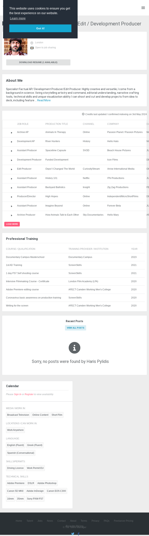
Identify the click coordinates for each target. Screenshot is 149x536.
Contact (61, 521)
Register (29, 394)
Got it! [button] (40, 28)
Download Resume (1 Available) (38, 62)
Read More (44, 100)
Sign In (17, 394)
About (73, 521)
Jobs (39, 521)
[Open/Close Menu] (143, 8)
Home (19, 521)
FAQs (106, 521)
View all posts (75, 328)
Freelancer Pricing (123, 521)
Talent (30, 521)
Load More (12, 224)
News (50, 521)
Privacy (95, 521)
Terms (84, 521)
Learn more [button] (18, 18)
